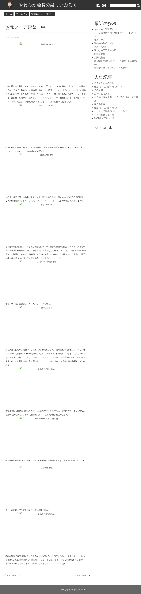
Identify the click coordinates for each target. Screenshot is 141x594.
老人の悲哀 (99, 104)
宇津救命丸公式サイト (42, 14)
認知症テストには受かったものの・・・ (114, 68)
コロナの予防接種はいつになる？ (110, 111)
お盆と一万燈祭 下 (81, 575)
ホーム (9, 14)
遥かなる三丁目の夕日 (105, 50)
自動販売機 (99, 54)
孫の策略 (98, 90)
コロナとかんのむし (104, 83)
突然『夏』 (99, 40)
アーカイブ (21, 14)
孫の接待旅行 (100, 47)
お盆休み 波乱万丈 (105, 29)
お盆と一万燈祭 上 (11, 575)
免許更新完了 (100, 57)
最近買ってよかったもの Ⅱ (108, 86)
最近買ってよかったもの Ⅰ (107, 107)
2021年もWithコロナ (104, 118)
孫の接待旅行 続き (104, 43)
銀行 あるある (102, 93)
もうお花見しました (104, 114)
